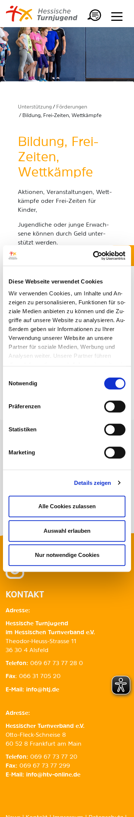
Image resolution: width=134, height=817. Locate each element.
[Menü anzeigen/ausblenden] (116, 16)
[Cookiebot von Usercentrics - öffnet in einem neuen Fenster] (94, 255)
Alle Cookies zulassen (67, 506)
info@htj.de (42, 690)
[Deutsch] (94, 16)
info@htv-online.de (53, 775)
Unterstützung (35, 107)
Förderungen (71, 107)
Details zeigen (92, 483)
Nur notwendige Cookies (67, 555)
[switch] (114, 406)
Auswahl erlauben (67, 531)
